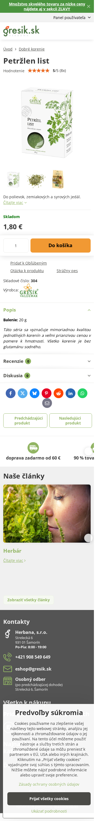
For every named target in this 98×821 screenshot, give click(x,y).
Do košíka (60, 245)
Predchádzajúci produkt (28, 421)
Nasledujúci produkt (70, 421)
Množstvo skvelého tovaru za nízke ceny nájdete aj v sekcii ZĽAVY (47, 6)
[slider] (39, 70)
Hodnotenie (13, 70)
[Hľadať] (61, 31)
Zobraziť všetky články (28, 599)
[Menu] (87, 31)
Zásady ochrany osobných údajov (49, 784)
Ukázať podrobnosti (49, 811)
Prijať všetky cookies (49, 798)
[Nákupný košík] (74, 31)
